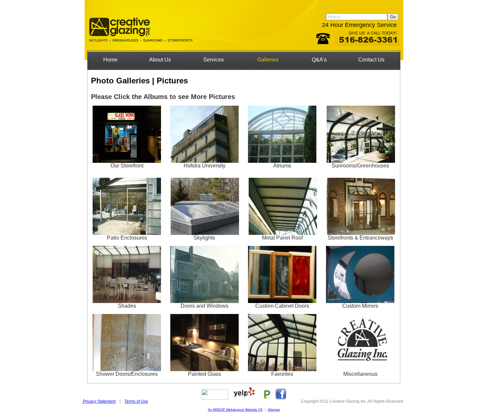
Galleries (268, 59)
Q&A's (319, 59)
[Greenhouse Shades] (127, 300)
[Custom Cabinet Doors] (282, 300)
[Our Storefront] (127, 160)
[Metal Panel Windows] (283, 232)
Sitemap (274, 409)
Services (213, 59)
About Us (160, 59)
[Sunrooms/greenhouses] (361, 159)
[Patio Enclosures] (127, 232)
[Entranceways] (361, 232)
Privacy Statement (99, 401)
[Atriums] (282, 160)
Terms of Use (136, 401)
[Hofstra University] (204, 160)
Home (110, 59)
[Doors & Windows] (204, 300)
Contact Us (371, 59)
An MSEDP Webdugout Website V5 (235, 409)
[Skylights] (205, 232)
